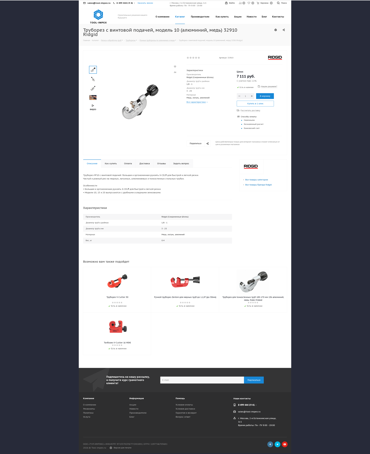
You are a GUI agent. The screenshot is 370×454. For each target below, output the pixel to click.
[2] (190, 58)
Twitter (277, 444)
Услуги (86, 416)
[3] (193, 58)
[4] (196, 58)
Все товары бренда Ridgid (258, 184)
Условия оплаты (184, 404)
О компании (89, 404)
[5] (199, 58)
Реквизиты (89, 408)
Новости (133, 408)
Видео (93, 109)
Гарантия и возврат (186, 412)
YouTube (285, 444)
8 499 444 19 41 (246, 404)
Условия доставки (185, 408)
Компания (88, 398)
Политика (88, 412)
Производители (137, 412)
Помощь (180, 398)
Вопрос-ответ (183, 416)
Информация (136, 398)
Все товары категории (256, 179)
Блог (131, 416)
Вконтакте (270, 444)
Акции (132, 404)
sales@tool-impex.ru (249, 411)
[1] (188, 58)
